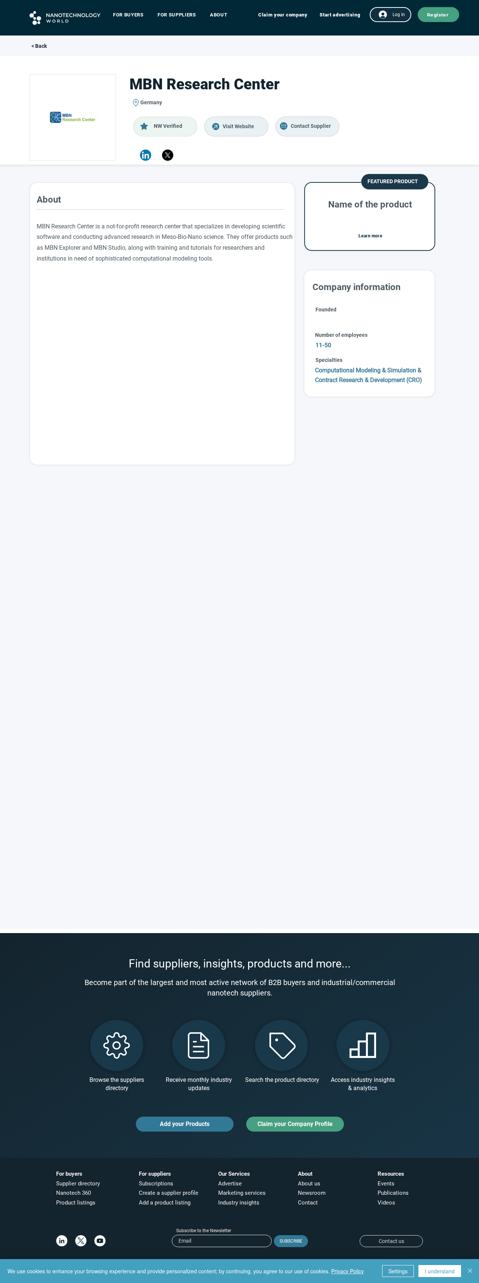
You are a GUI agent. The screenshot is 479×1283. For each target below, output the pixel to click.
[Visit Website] (236, 126)
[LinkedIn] (61, 1240)
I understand (440, 1271)
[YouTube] (100, 1240)
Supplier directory (78, 1183)
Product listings (75, 1202)
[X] (167, 155)
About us (309, 1183)
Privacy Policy (347, 1271)
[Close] (470, 1271)
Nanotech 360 (73, 1193)
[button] (132, 14)
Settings (398, 1271)
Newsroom (312, 1193)
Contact (308, 1202)
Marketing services (242, 1193)
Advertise (230, 1183)
